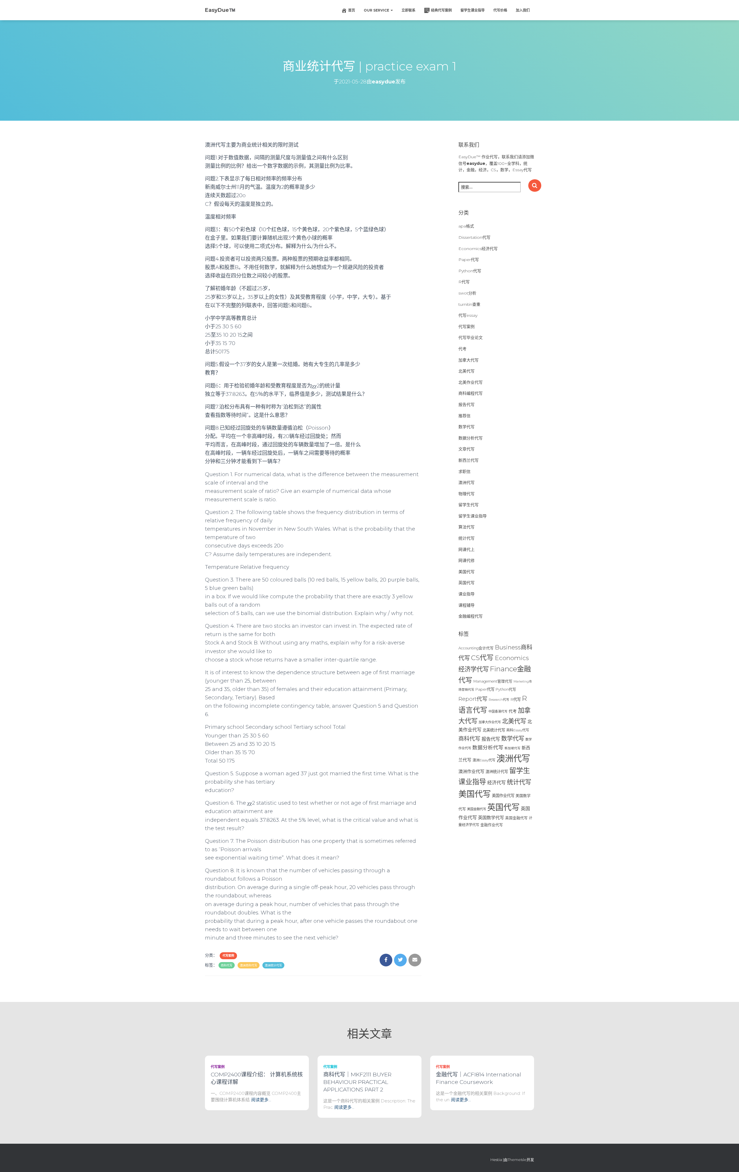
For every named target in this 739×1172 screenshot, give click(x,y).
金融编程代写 (470, 616)
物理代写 (466, 493)
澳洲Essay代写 (484, 760)
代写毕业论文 (470, 337)
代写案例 (228, 955)
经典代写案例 (441, 10)
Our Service (377, 10)
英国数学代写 (491, 817)
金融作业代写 (491, 825)
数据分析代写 (470, 438)
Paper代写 (468, 259)
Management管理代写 (492, 681)
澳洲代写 (466, 482)
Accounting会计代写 (476, 648)
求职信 (464, 471)
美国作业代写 (503, 795)
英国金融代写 (516, 818)
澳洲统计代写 (273, 965)
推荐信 (464, 415)
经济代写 (496, 782)
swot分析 (467, 293)
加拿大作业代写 (490, 722)
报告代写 (466, 404)
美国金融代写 (476, 809)
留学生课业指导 (472, 10)
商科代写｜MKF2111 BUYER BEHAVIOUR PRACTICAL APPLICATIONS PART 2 (357, 1082)
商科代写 (226, 965)
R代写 (464, 281)
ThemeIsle (517, 1159)
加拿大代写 (468, 360)
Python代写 (469, 270)
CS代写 (482, 657)
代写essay (467, 315)
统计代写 (466, 538)
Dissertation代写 (474, 237)
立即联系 (408, 10)
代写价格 (500, 10)
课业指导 (466, 594)
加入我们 (523, 10)
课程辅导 (466, 605)
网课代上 (466, 549)
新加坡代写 (512, 748)
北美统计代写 (494, 730)
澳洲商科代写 (248, 965)
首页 (351, 10)
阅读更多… (261, 1099)
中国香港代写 (497, 711)
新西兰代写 (468, 460)
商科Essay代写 (517, 730)
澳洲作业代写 (471, 771)
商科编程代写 (470, 393)
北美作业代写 (470, 382)
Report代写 (473, 699)
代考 (462, 348)
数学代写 (466, 426)
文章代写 (466, 449)
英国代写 (466, 582)
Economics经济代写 (478, 248)
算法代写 (466, 527)
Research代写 (499, 700)
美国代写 (466, 571)
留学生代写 (468, 504)
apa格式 (466, 226)
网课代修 (466, 560)
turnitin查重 (469, 304)
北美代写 (466, 371)
